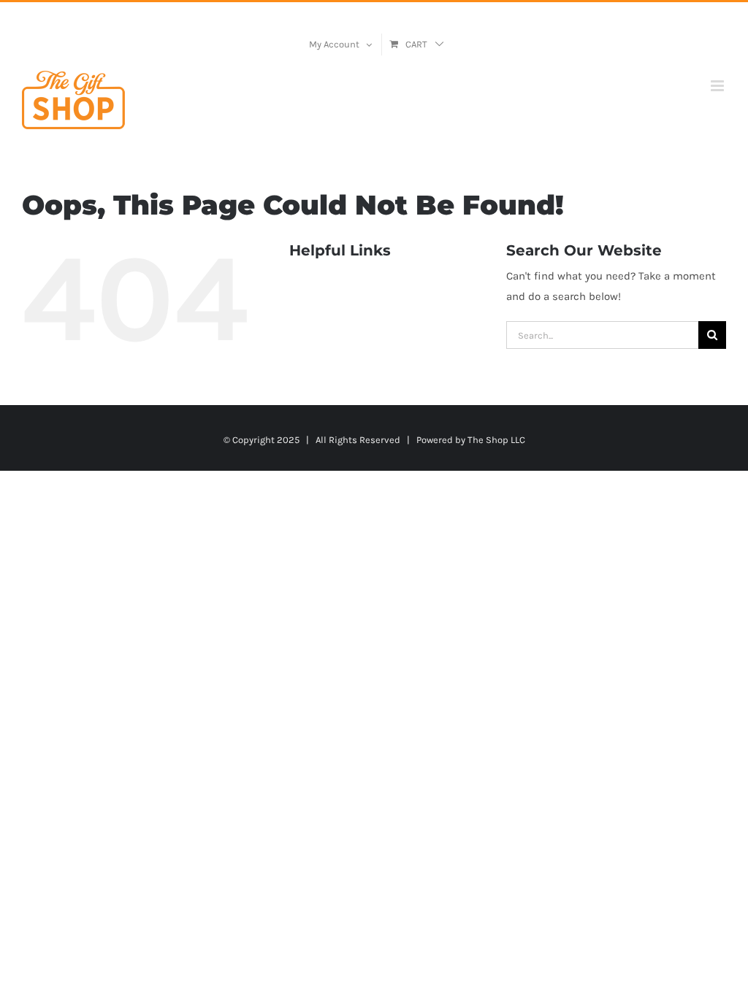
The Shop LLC (496, 439)
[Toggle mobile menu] (718, 85)
